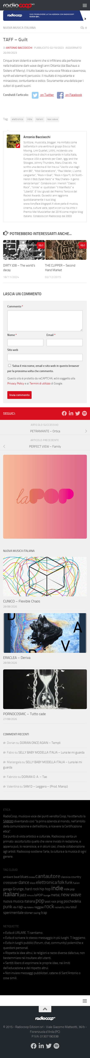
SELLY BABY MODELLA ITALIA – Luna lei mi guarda (51, 752)
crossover (10, 882)
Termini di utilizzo (40, 383)
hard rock (32, 889)
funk (68, 882)
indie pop (69, 889)
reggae (39, 907)
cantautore (47, 876)
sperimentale (13, 912)
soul (73, 907)
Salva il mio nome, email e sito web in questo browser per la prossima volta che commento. (43, 368)
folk (61, 882)
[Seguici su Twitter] (77, 413)
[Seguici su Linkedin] (70, 413)
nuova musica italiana (19, 901)
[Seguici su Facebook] (64, 413)
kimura (30, 895)
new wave (52, 119)
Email (50, 335)
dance (23, 882)
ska (67, 907)
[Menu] (85, 5)
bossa (32, 877)
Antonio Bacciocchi (19, 47)
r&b (15, 907)
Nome (12, 335)
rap (20, 906)
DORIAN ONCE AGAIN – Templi (40, 743)
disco (32, 883)
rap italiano (28, 907)
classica (66, 877)
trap (44, 912)
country (76, 877)
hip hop (45, 889)
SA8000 (8, 821)
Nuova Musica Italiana (19, 28)
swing (36, 912)
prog (60, 901)
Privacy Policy (15, 383)
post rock (50, 901)
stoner (28, 913)
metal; (55, 895)
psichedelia (72, 901)
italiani (39, 119)
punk (7, 906)
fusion (76, 882)
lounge (46, 895)
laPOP (38, 895)
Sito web (12, 350)
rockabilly (60, 907)
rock (49, 906)
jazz (23, 895)
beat (17, 877)
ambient (8, 877)
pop (40, 900)
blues (24, 876)
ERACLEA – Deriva (16, 658)
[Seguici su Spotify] (84, 413)
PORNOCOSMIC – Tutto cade (24, 714)
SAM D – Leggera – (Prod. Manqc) (45, 786)
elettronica (17, 119)
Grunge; (18, 889)
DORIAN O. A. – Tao (34, 777)
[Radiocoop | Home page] (24, 5)
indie (29, 119)
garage (7, 889)
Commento (15, 306)
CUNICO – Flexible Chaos (21, 601)
